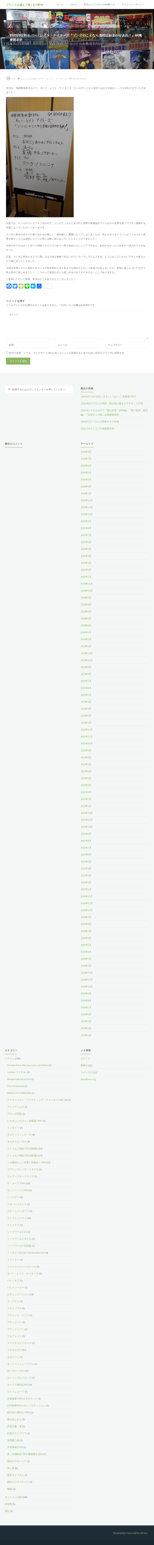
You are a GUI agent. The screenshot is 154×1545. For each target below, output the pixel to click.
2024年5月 (86, 618)
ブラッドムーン (15, 1329)
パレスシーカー (15, 1287)
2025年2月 (86, 569)
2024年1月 (86, 646)
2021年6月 (86, 854)
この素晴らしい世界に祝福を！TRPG (27, 1162)
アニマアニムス (15, 1106)
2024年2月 (86, 639)
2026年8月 (86, 451)
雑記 (7, 1510)
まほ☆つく (13, 1356)
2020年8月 (86, 923)
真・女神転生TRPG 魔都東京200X (25, 1454)
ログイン (85, 1058)
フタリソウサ (14, 1308)
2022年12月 (87, 729)
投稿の (86, 1065)
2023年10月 (87, 660)
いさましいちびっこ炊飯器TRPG (24, 1120)
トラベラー (13, 1259)
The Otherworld (15, 1086)
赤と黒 (10, 1468)
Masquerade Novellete (19, 1079)
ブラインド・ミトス (18, 1315)
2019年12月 (87, 972)
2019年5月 (86, 1021)
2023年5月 (86, 694)
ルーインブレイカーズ (19, 1377)
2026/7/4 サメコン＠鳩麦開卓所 (97, 428)
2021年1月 (86, 889)
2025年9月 (86, 521)
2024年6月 (86, 611)
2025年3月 (86, 562)
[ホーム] (11, 44)
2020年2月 (86, 958)
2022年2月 (86, 799)
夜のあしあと (14, 1419)
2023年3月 (86, 708)
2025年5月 (86, 548)
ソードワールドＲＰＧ (19, 1238)
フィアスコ (13, 1301)
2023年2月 (86, 715)
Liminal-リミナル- (16, 1072)
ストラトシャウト (16, 1218)
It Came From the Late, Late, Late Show (27, 1065)
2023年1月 (86, 722)
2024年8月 (86, 604)
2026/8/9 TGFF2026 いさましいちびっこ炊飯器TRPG (108, 396)
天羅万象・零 (14, 1426)
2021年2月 (86, 882)
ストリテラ (13, 1224)
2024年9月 (86, 597)
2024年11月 (87, 583)
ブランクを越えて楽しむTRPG (24, 5)
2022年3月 (86, 792)
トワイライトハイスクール (21, 1266)
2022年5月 (86, 778)
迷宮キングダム (15, 1474)
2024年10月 (87, 590)
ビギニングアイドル (18, 1294)
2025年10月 (87, 514)
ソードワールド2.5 (17, 1231)
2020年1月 (86, 965)
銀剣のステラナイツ (18, 1481)
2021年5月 (86, 861)
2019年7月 (86, 1007)
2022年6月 (86, 771)
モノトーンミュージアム (20, 1363)
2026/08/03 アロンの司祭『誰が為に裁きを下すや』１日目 (112, 403)
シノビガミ (13, 1197)
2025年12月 (87, 500)
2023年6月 (86, 687)
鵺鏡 (9, 1488)
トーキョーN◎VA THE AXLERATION (26, 1252)
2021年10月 (87, 826)
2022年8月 (86, 757)
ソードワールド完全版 (19, 1245)
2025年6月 (86, 541)
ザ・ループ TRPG (16, 1183)
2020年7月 (86, 931)
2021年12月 (87, 812)
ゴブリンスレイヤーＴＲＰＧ (22, 1169)
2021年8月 (86, 840)
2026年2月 (86, 486)
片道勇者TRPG (15, 1447)
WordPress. (142, 1532)
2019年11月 (87, 979)
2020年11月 (87, 903)
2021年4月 (86, 868)
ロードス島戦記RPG (18, 1384)
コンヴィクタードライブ (20, 1176)
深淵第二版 (13, 1440)
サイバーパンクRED (17, 1190)
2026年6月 (86, 465)
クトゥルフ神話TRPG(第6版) (22, 1148)
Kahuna (130, 1532)
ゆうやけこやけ (15, 1370)
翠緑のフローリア (16, 1461)
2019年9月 (86, 993)
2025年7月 (86, 535)
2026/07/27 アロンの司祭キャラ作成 (100, 421)
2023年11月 (87, 653)
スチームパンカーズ (18, 1210)
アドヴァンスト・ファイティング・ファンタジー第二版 (37, 1099)
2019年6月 (86, 1014)
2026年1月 (86, 493)
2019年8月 (86, 1000)
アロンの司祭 (14, 1113)
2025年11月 (87, 507)
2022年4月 (86, 785)
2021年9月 (86, 833)
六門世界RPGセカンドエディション (26, 1405)
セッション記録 (22, 44)
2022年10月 (87, 743)
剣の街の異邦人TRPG (18, 1412)
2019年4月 (86, 1028)
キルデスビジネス (16, 1141)
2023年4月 (86, 701)
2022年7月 (86, 764)
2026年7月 (86, 458)
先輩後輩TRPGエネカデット (22, 1398)
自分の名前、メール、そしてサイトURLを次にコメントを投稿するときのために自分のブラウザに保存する (66, 352)
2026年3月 (86, 479)
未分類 (8, 1503)
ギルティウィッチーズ (19, 1134)
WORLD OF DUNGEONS (19, 1092)
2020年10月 (87, 910)
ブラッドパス (14, 1322)
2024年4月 (86, 625)
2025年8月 (86, 528)
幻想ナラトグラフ (16, 1433)
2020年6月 (86, 937)
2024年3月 (86, 632)
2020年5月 (86, 944)
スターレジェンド (16, 1204)
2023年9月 (86, 667)
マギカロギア (14, 1349)
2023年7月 (86, 680)
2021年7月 (86, 847)
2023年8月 (86, 673)
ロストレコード (15, 1391)
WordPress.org (88, 1079)
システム (9, 1058)
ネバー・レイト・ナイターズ (52, 78)
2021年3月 (86, 875)
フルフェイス (14, 1336)
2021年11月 (87, 819)
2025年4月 (86, 555)
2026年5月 (86, 472)
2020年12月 (87, 896)
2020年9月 (86, 917)
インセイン (13, 1127)
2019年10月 (87, 986)
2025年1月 (86, 576)
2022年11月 (87, 736)
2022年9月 (86, 750)
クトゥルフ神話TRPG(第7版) (22, 1155)
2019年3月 (86, 1035)
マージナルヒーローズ (19, 1342)
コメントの (89, 1072)
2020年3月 (86, 951)
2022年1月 (86, 805)
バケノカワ (13, 1280)
